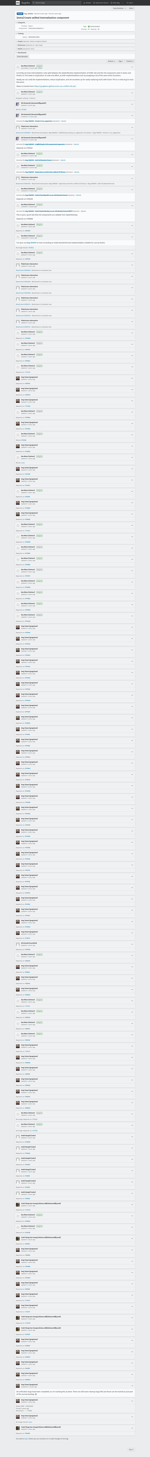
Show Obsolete (22, 56)
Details (63, 121)
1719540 (27, 632)
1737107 (27, 1334)
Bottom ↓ (111, 61)
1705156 (27, 349)
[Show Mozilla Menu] (18, 3)
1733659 (27, 1221)
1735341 (27, 1244)
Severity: (94, 29)
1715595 (27, 497)
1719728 (27, 848)
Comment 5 (24, 167)
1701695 (27, 259)
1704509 (27, 338)
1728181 (27, 1074)
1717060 (27, 598)
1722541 (27, 972)
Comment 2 (24, 117)
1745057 (27, 1368)
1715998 (27, 542)
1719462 (27, 621)
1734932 (27, 1232)
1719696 (27, 825)
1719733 (27, 870)
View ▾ (131, 8)
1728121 (27, 1029)
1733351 (27, 1176)
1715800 (27, 508)
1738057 (27, 1346)
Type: (85, 26)
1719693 (27, 814)
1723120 (27, 1006)
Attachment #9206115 (23, 327)
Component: (23, 28)
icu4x (23, 463)
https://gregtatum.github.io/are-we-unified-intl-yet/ (55, 86)
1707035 (27, 372)
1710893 (27, 417)
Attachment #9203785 (23, 293)
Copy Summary (118, 8)
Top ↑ (131, 1449)
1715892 (27, 519)
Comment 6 (24, 191)
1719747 (27, 915)
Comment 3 (24, 140)
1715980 (27, 565)
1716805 (27, 587)
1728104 (27, 1017)
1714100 (27, 474)
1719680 (27, 802)
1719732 (27, 859)
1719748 (27, 927)
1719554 (27, 757)
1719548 (27, 700)
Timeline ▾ (129, 61)
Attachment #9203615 (23, 133)
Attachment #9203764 (23, 184)
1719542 (27, 644)
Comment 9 (24, 1387)
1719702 (27, 836)
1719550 (27, 723)
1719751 (27, 938)
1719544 (27, 666)
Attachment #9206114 (23, 304)
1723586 (27, 1255)
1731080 (27, 1266)
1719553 (27, 746)
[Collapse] (132, 67)
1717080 (27, 610)
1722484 (27, 961)
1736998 (27, 1323)
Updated (24, 94)
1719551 (27, 734)
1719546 (27, 689)
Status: (25, 37)
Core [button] (30, 26)
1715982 (27, 553)
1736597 (27, 1312)
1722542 (27, 983)
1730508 (27, 1142)
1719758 (27, 949)
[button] (129, 3)
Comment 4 (24, 156)
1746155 (27, 1433)
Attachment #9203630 (23, 282)
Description (24, 68)
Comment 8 (24, 238)
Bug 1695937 (32, 243)
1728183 (27, 1097)
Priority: (84, 29)
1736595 (27, 1300)
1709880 (27, 406)
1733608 (27, 1210)
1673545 (23, 109)
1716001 (27, 531)
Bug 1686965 (28, 14)
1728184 (27, 1108)
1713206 (27, 451)
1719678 (27, 791)
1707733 (27, 383)
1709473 (27, 395)
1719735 (27, 881)
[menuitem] (87, 3)
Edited (40, 68)
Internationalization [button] (36, 28)
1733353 (27, 1198)
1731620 (27, 1278)
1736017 (27, 1357)
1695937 (27, 231)
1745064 (27, 1380)
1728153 (27, 1051)
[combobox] (56, 3)
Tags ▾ (121, 61)
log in (26, 1439)
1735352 (27, 1289)
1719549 (27, 712)
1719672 (27, 780)
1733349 (27, 1153)
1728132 (27, 1040)
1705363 (27, 361)
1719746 (27, 904)
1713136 (23, 440)
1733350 (27, 1164)
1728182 (27, 1085)
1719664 (27, 768)
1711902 (27, 429)
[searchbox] (56, 3)
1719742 (27, 893)
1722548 (27, 995)
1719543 (27, 655)
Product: (24, 26)
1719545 (27, 678)
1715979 (27, 576)
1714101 (27, 485)
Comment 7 (24, 206)
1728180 (27, 1063)
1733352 (27, 1187)
